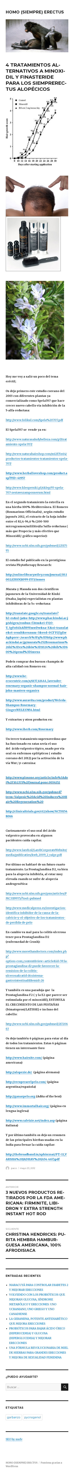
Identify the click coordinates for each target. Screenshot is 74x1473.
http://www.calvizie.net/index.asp (30, 1120)
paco (14, 1168)
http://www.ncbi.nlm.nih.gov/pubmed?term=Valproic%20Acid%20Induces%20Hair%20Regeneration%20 (36, 796)
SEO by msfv (14, 1439)
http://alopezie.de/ (19, 1072)
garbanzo (13, 1417)
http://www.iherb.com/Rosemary (29, 729)
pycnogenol (32, 1417)
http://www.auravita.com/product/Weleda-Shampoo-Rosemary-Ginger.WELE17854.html (36, 705)
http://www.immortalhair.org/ (27, 1106)
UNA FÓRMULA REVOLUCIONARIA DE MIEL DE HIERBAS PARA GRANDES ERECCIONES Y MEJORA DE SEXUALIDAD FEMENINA (38, 1352)
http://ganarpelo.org (20, 1096)
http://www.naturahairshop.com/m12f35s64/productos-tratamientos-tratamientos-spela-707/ (37, 458)
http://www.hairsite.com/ (24, 1057)
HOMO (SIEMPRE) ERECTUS (35, 12)
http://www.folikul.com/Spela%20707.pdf (34, 420)
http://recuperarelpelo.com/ (26, 1082)
